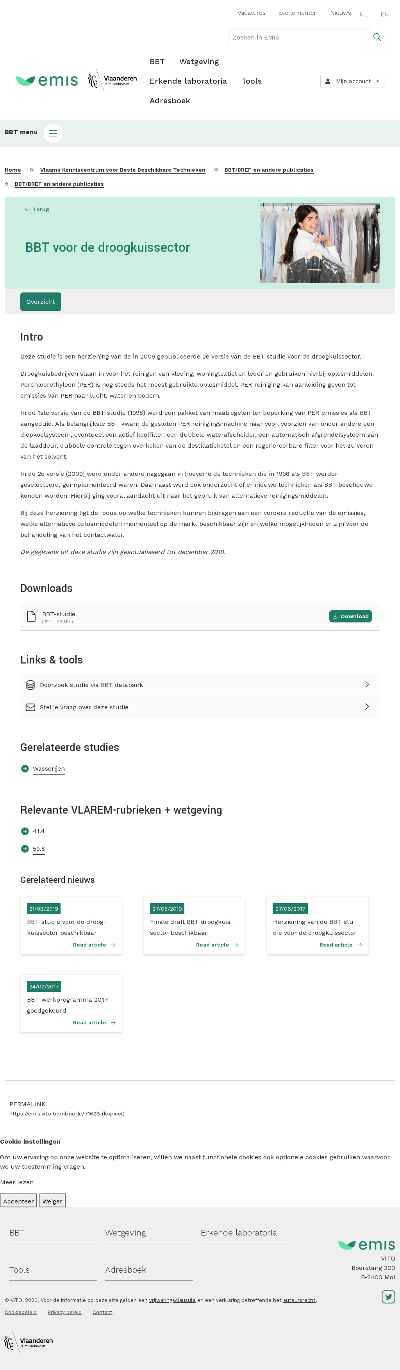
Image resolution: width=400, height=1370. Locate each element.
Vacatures (252, 12)
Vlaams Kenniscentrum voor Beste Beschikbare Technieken (122, 170)
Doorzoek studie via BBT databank (91, 685)
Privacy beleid (65, 1312)
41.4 (39, 831)
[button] (200, 133)
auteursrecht (299, 1300)
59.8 (39, 848)
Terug (41, 209)
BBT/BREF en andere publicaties (269, 170)
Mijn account (351, 81)
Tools (251, 81)
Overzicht (41, 301)
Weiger (52, 1201)
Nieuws (340, 12)
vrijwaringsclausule (172, 1300)
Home (13, 170)
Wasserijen (49, 768)
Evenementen (298, 12)
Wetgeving (199, 61)
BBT (157, 61)
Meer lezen (17, 1182)
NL (363, 14)
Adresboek (170, 100)
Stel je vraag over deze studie (84, 707)
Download (355, 616)
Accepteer (18, 1201)
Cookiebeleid (21, 1312)
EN (384, 14)
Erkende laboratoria (188, 81)
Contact (102, 1312)
